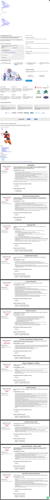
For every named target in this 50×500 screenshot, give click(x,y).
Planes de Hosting (5, 3)
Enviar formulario (4, 57)
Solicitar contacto (29, 80)
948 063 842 (4, 12)
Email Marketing (5, 6)
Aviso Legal (19, 161)
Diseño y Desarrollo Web (6, 5)
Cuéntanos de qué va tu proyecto (6, 50)
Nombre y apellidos (4, 46)
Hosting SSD (3, 20)
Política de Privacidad (24, 161)
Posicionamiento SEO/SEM (5, 7)
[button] (48, 498)
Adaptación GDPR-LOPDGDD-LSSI (6, 151)
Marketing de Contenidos (6, 23)
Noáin (2, 155)
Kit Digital (3, 1)
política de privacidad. (12, 52)
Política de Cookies (30, 161)
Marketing (3, 4)
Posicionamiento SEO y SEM (5, 148)
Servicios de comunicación (5, 147)
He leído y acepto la (10, 52)
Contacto (3, 25)
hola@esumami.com (4, 157)
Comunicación (3, 2)
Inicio (2, 18)
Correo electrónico (15, 47)
